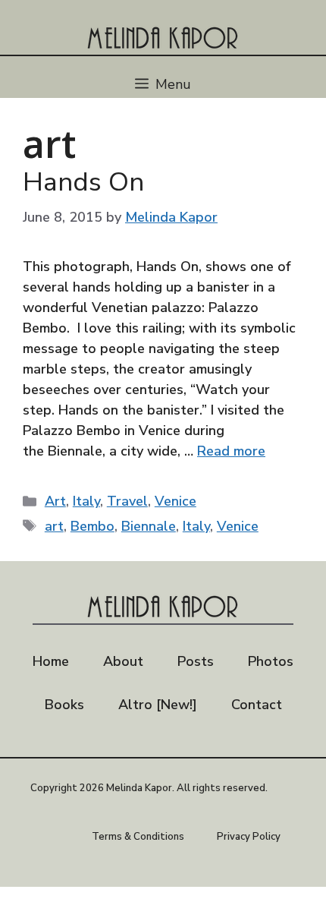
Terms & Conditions (138, 837)
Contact (256, 704)
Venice (175, 501)
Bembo (92, 526)
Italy (86, 501)
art (54, 526)
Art (55, 501)
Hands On (83, 182)
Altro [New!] (157, 704)
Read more (231, 451)
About (123, 661)
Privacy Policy (249, 837)
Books (64, 704)
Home (51, 661)
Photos (270, 661)
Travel (127, 501)
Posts (195, 661)
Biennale (148, 526)
